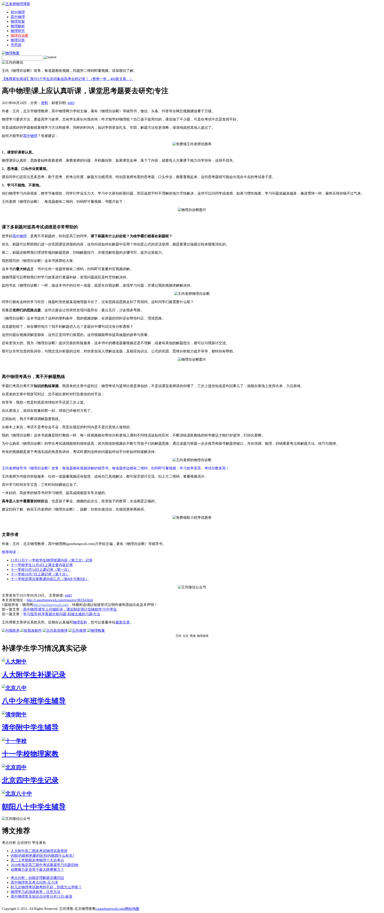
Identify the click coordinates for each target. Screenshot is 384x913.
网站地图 (132, 909)
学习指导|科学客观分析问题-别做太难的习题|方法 (61, 614)
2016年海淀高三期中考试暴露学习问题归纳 (44, 865)
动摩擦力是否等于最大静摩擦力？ (37, 869)
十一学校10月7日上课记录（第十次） (40, 574)
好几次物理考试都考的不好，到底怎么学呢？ (46, 887)
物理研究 (18, 31)
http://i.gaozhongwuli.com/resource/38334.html (60, 600)
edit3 (71, 103)
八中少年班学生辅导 (34, 701)
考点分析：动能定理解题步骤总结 (37, 878)
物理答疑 (18, 21)
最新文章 (123, 622)
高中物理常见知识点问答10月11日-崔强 (41, 896)
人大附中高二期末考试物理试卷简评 (39, 851)
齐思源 (16, 45)
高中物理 (18, 17)
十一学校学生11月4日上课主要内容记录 (42, 565)
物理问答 (18, 40)
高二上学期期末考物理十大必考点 (37, 860)
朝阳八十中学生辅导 (34, 807)
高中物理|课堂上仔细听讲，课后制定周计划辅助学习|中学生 (70, 609)
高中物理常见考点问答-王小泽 (34, 882)
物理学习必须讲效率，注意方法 (35, 892)
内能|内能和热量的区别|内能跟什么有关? (42, 855)
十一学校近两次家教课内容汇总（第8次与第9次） (50, 579)
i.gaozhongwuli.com (110, 909)
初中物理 (18, 12)
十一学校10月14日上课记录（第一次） (41, 569)
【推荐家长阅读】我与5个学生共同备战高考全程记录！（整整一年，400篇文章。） (67, 79)
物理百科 (80, 622)
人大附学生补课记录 (34, 675)
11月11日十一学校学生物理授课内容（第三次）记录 (51, 560)
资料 (44, 103)
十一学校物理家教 (30, 754)
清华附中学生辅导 (30, 727)
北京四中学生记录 (30, 780)
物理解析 (18, 26)
